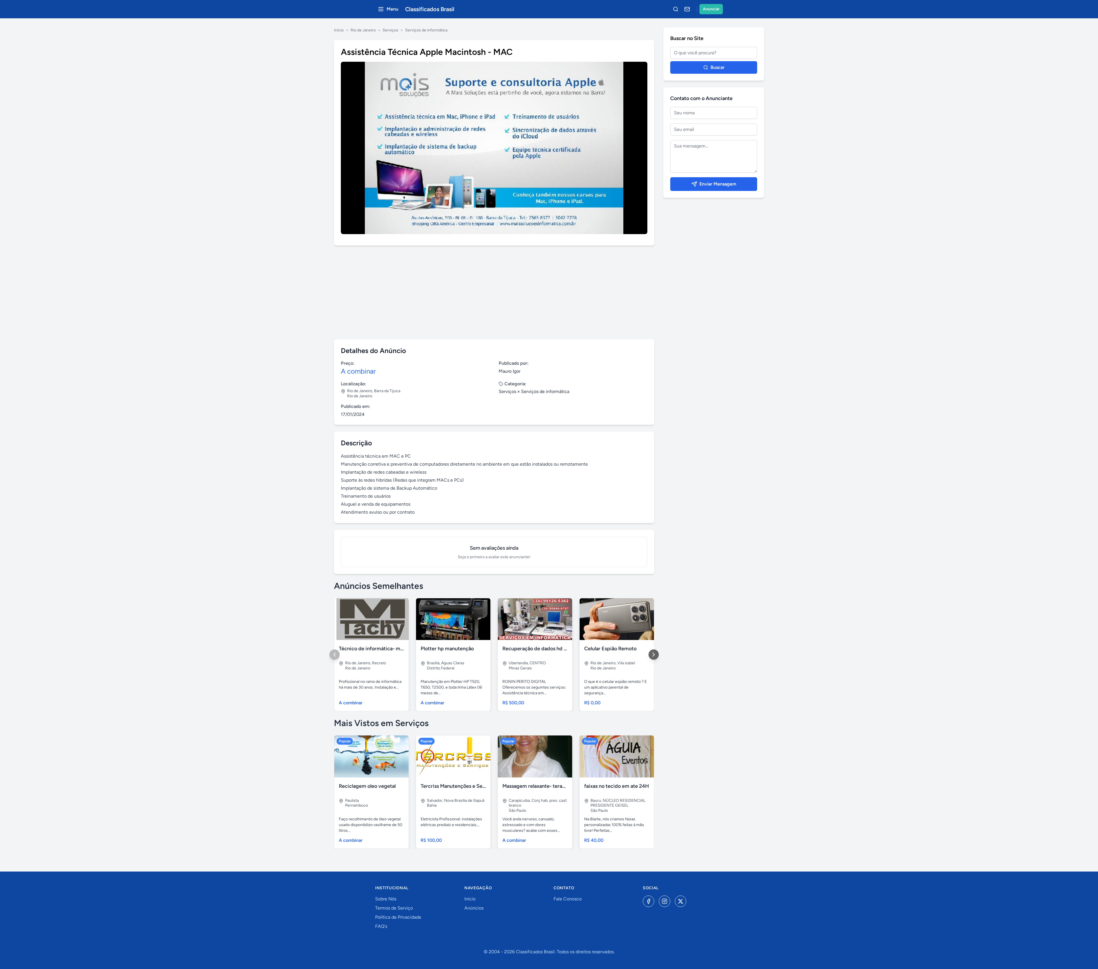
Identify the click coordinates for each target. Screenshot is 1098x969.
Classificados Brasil (429, 9)
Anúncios (474, 908)
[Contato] (687, 9)
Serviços (390, 30)
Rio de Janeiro (363, 30)
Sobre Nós (385, 899)
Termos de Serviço (394, 908)
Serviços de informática (426, 30)
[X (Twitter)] (680, 901)
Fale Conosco (568, 899)
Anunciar (711, 9)
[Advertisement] (494, 292)
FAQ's (381, 926)
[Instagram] (664, 901)
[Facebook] (648, 901)
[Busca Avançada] (676, 9)
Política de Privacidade (398, 917)
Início (339, 30)
